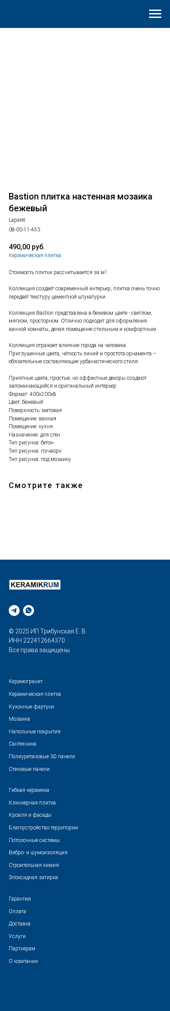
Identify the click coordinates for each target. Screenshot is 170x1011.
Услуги (17, 936)
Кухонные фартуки (31, 707)
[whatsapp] (28, 610)
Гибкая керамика (29, 790)
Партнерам (22, 949)
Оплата (17, 911)
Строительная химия (34, 865)
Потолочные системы (34, 840)
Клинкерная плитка (32, 803)
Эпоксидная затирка (33, 877)
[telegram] (14, 610)
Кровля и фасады (30, 815)
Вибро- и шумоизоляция (38, 852)
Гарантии (20, 899)
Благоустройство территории (43, 828)
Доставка (20, 924)
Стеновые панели (29, 769)
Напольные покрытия (35, 732)
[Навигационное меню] (155, 14)
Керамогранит (26, 681)
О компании (23, 961)
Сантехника (22, 744)
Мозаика (19, 719)
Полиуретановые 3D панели (42, 756)
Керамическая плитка (35, 255)
